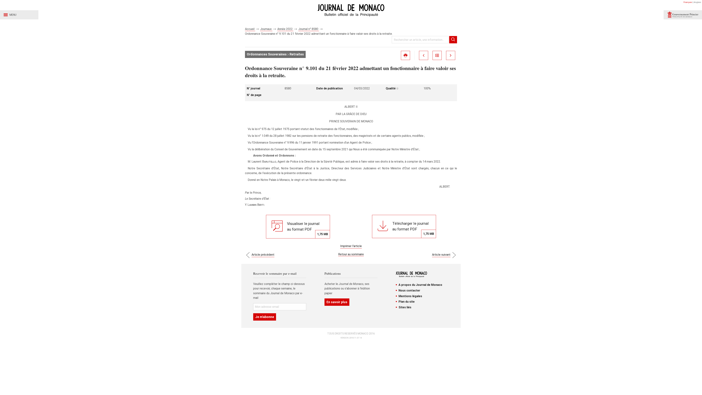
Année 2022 (285, 29)
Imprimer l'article (351, 246)
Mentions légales (410, 296)
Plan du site (407, 301)
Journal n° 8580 (308, 29)
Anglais (697, 2)
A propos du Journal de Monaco (420, 285)
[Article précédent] (423, 55)
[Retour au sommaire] (437, 55)
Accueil (250, 29)
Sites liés (405, 307)
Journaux (266, 29)
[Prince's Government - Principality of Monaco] (683, 14)
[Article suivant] (450, 55)
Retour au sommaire (351, 254)
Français (688, 2)
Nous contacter (409, 290)
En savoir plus (337, 302)
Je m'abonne (264, 317)
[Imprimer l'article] (405, 55)
